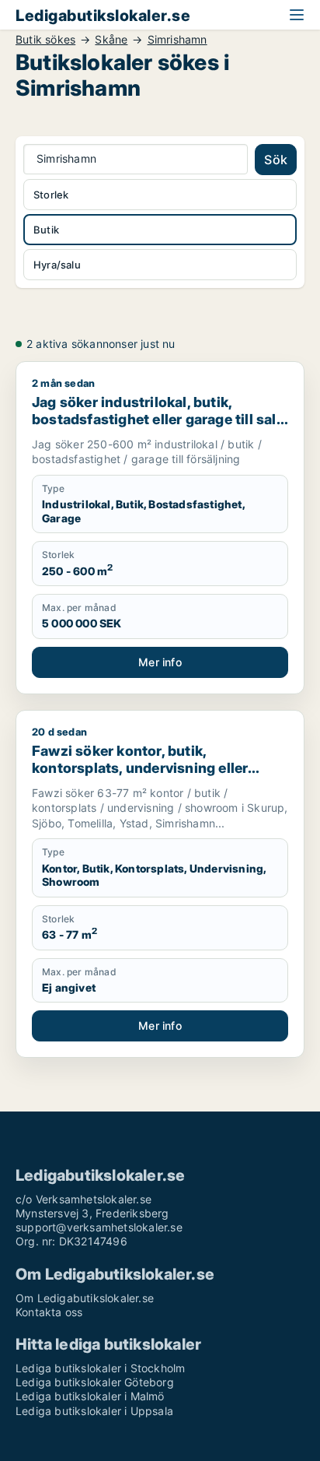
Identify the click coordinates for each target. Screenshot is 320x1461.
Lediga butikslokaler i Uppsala (94, 1410)
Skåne (111, 39)
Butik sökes (45, 39)
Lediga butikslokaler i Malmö (90, 1396)
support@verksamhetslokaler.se (99, 1227)
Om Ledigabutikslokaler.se (85, 1298)
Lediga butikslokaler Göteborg (95, 1382)
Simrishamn (177, 39)
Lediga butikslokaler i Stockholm (100, 1368)
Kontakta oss (49, 1312)
